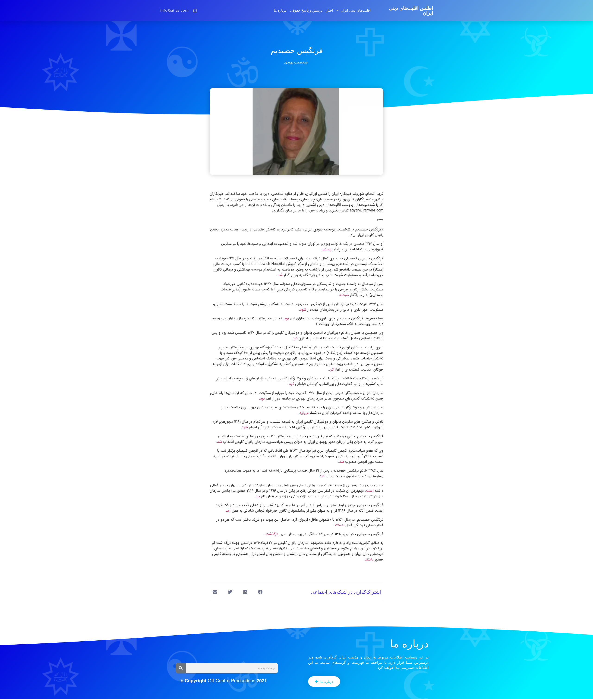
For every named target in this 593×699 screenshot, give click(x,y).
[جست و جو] (181, 668)
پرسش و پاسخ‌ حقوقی (306, 10)
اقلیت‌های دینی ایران (356, 10)
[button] (260, 592)
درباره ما (280, 10)
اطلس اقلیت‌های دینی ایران (411, 10)
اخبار (329, 10)
